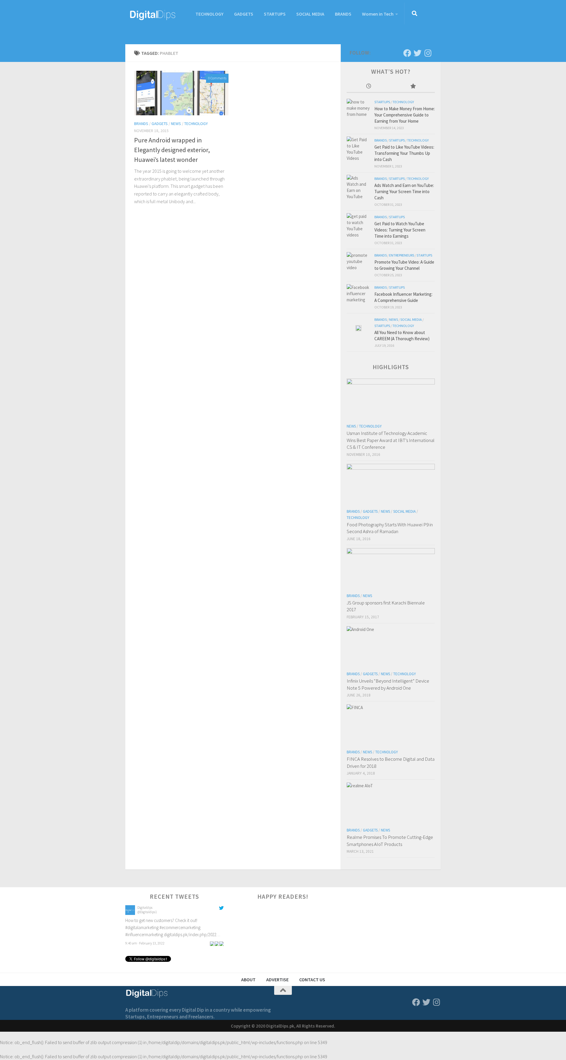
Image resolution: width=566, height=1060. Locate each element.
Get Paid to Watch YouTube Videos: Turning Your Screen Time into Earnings (399, 230)
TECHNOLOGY (209, 14)
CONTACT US (312, 979)
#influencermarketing (144, 934)
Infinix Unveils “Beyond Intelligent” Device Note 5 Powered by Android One (388, 684)
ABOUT (248, 979)
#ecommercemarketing (179, 927)
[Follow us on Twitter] (418, 53)
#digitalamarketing (142, 927)
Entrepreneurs (401, 255)
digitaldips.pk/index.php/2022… (192, 934)
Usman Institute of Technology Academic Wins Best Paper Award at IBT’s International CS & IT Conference (391, 440)
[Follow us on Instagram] (428, 53)
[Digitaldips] (130, 913)
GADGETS (243, 14)
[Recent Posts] (369, 86)
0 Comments (217, 78)
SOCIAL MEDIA (310, 14)
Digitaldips (144, 907)
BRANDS (343, 14)
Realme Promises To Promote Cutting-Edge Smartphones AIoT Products (390, 840)
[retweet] (217, 943)
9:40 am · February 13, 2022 (144, 943)
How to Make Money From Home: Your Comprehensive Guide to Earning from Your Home (404, 115)
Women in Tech (378, 14)
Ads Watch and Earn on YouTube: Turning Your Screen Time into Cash (404, 192)
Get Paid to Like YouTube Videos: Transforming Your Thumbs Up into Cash (404, 153)
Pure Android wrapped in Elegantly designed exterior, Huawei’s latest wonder (172, 150)
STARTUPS (275, 14)
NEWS (176, 123)
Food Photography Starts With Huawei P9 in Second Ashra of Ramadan (390, 528)
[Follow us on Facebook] (407, 53)
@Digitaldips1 (147, 912)
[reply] (212, 943)
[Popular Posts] (413, 86)
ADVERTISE (277, 979)
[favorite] (221, 943)
